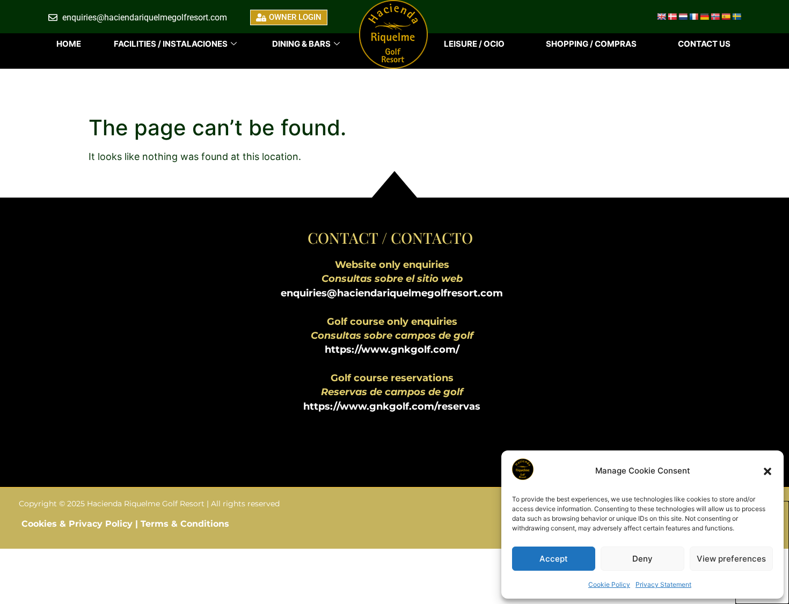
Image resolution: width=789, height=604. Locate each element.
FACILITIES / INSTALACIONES (171, 44)
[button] (767, 471)
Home (68, 44)
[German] (704, 16)
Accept (553, 559)
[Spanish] (725, 16)
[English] (661, 16)
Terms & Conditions (185, 524)
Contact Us (704, 44)
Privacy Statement (663, 584)
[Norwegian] (715, 16)
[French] (693, 16)
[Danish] (672, 16)
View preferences (731, 559)
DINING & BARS (301, 44)
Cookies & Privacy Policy (78, 524)
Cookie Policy (609, 584)
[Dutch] (683, 16)
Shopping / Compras (591, 44)
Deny (642, 559)
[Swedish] (736, 16)
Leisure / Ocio (474, 44)
